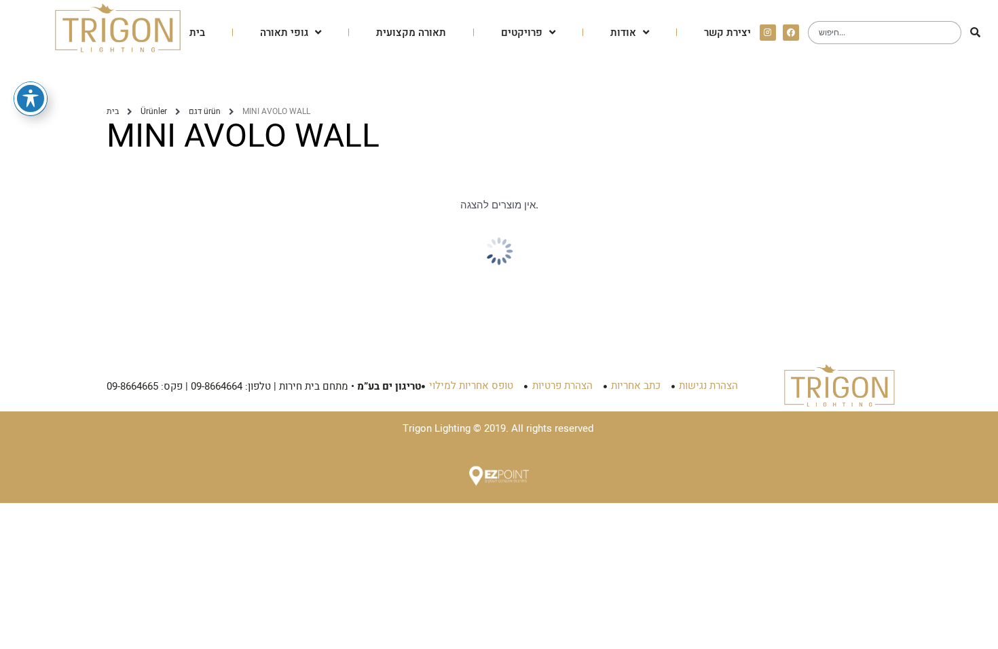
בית (197, 32)
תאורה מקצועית (411, 32)
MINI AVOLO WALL (243, 136)
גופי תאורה (284, 32)
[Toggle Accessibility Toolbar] (30, 98)
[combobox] (884, 32)
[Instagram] (768, 32)
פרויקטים (521, 32)
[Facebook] (791, 32)
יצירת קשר (727, 32)
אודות (623, 32)
